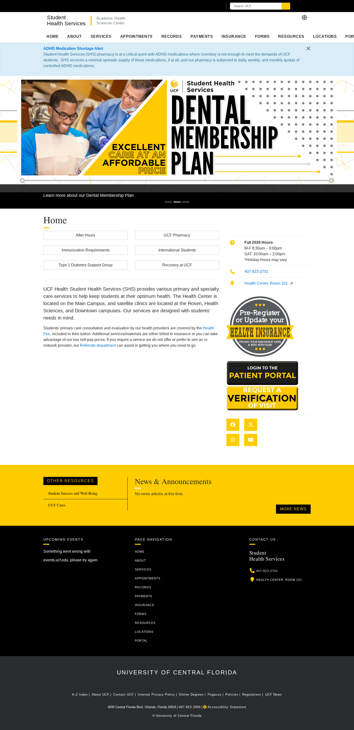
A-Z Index (80, 694)
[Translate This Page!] (304, 18)
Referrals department (98, 345)
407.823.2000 (190, 707)
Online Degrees (191, 694)
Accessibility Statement (226, 707)
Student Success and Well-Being (73, 493)
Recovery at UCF (177, 265)
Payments (201, 36)
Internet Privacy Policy (156, 694)
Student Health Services (66, 20)
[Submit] (286, 6)
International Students (177, 250)
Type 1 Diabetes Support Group (85, 265)
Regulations (251, 694)
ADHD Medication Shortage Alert (73, 48)
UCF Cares (57, 504)
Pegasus (215, 694)
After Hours (85, 235)
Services (101, 36)
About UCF (100, 694)
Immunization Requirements (86, 250)
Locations (325, 36)
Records (171, 36)
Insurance (234, 36)
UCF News (273, 694)
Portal (141, 640)
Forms (262, 36)
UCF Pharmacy (177, 235)
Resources (291, 36)
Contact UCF (123, 694)
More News (293, 509)
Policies (231, 694)
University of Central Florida (177, 672)
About (74, 36)
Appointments (136, 36)
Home (52, 36)
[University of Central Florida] (99, 6)
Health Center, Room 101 (266, 283)
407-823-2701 (256, 271)
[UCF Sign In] (208, 6)
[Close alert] (308, 49)
